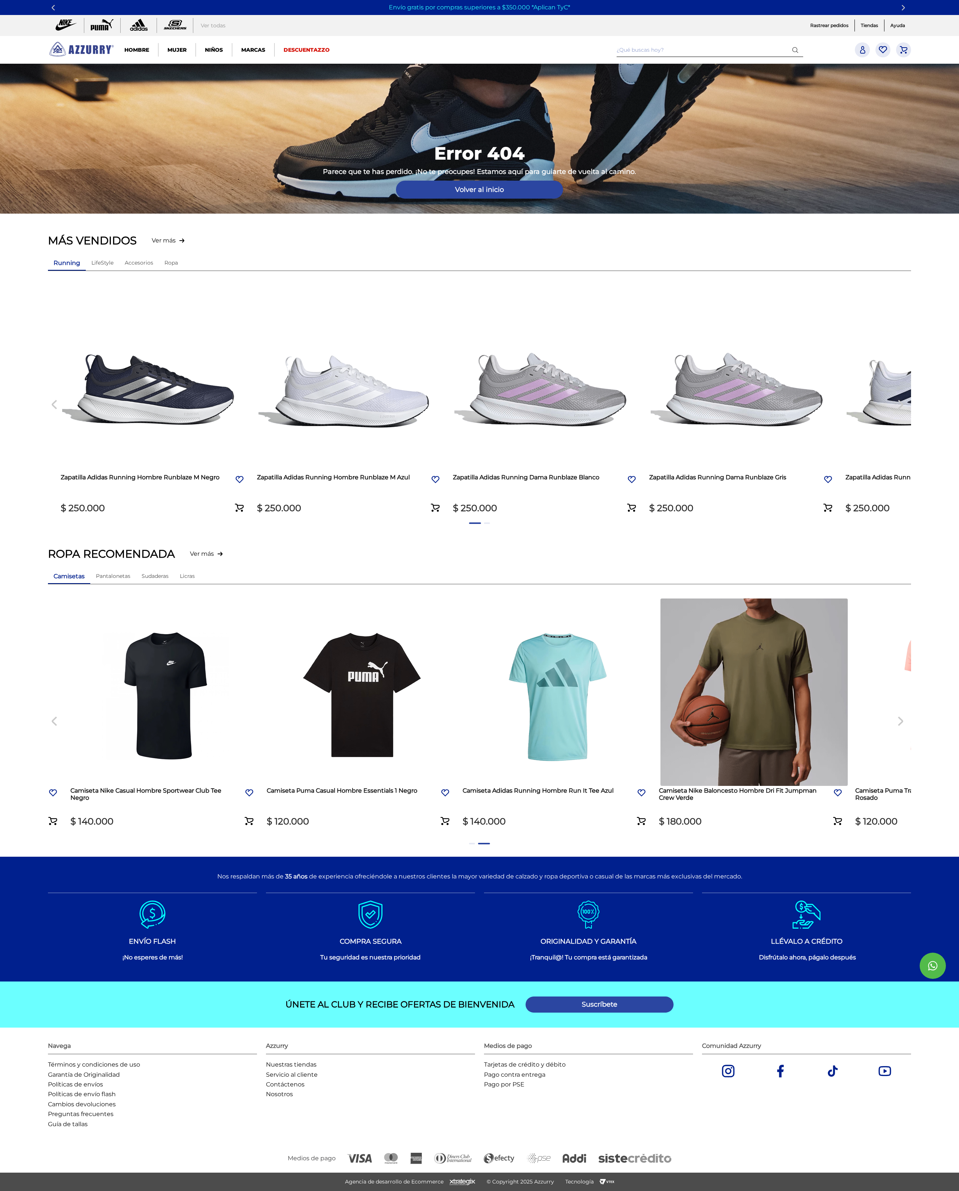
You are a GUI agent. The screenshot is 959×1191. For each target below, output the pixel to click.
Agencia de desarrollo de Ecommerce (394, 1181)
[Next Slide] (904, 8)
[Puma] (102, 25)
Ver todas (213, 25)
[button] (239, 503)
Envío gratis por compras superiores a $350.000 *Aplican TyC (478, 7)
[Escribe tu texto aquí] (175, 25)
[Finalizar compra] (903, 49)
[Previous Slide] (54, 8)
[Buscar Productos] (796, 50)
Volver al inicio (479, 190)
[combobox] (710, 50)
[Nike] (66, 25)
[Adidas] (138, 25)
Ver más (164, 240)
